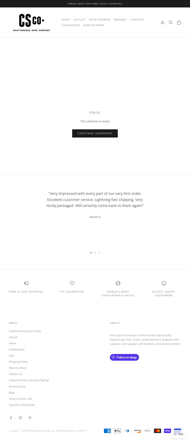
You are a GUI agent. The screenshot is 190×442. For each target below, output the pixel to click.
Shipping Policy (18, 361)
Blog (11, 392)
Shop (23, 43)
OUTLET (79, 19)
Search (13, 337)
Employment (16, 349)
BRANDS (120, 19)
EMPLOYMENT (94, 25)
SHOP (66, 19)
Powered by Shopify (71, 431)
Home (12, 43)
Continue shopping (95, 133)
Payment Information (22, 405)
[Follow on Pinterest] (30, 418)
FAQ (11, 355)
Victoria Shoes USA (20, 398)
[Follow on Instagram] (20, 418)
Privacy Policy (17, 386)
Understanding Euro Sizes (25, 331)
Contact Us (15, 374)
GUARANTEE (71, 25)
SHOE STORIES (100, 19)
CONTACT (137, 19)
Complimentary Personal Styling (29, 380)
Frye (33, 43)
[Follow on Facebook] (11, 418)
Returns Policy (18, 368)
